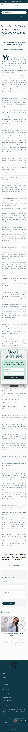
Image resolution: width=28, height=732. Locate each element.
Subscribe (14, 377)
